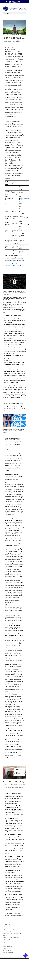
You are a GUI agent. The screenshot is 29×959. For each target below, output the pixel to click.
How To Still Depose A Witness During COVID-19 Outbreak (13, 782)
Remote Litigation (16, 41)
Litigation (5, 942)
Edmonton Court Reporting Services (11, 933)
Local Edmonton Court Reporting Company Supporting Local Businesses (13, 38)
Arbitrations (5, 926)
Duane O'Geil (7, 40)
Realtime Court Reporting (8, 944)
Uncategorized (6, 950)
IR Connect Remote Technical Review (13, 429)
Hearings (5, 935)
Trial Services (6, 948)
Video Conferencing (7, 952)
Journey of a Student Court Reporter (11, 937)
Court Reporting (21, 292)
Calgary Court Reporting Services (10, 929)
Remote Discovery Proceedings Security (14, 291)
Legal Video (5, 939)
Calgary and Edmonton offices (10, 410)
